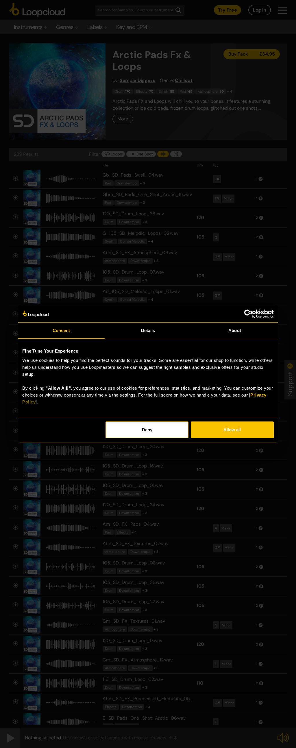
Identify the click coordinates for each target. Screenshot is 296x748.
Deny (147, 429)
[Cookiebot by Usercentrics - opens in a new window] (248, 313)
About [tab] (234, 330)
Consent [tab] (61, 330)
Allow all (232, 429)
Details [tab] (148, 330)
